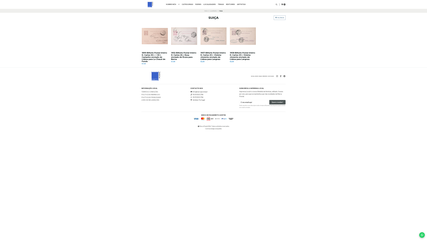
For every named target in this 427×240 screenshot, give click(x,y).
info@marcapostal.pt (200, 92)
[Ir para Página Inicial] (150, 4)
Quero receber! (277, 102)
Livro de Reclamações (150, 100)
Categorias (187, 4)
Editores (230, 4)
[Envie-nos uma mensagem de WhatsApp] (422, 235)
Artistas (241, 4)
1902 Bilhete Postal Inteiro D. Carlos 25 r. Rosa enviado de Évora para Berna (183, 56)
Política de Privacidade (151, 97)
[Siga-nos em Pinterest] (284, 76)
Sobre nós (171, 4)
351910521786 (198, 94)
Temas (221, 4)
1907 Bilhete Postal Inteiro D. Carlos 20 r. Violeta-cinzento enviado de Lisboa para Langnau (213, 56)
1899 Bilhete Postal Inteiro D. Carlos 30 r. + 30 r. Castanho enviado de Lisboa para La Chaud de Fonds (154, 57)
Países (198, 4)
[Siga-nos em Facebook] (280, 76)
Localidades (209, 4)
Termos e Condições (149, 92)
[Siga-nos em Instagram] (277, 76)
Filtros (280, 18)
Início (206, 11)
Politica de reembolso (150, 94)
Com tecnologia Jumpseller (213, 129)
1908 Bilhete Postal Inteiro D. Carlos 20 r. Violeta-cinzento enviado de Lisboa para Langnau (242, 56)
